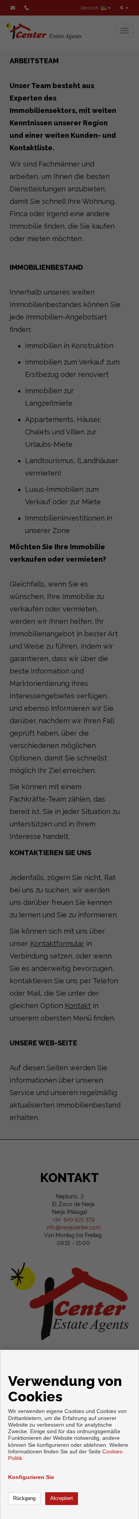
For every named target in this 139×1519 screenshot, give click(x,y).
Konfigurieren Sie (31, 1477)
